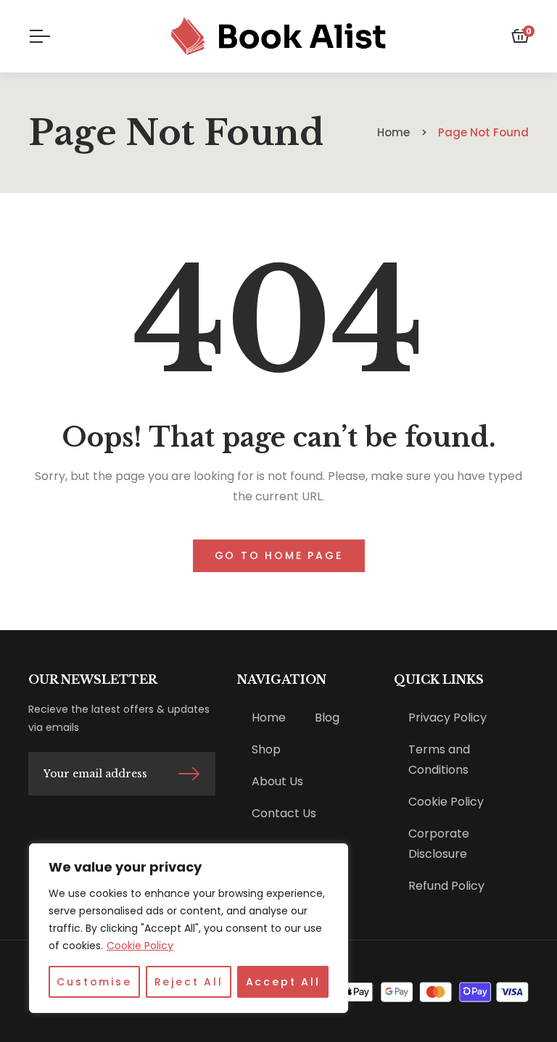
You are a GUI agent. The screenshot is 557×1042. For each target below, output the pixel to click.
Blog (327, 717)
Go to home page (279, 555)
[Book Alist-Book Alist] (279, 36)
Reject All (188, 982)
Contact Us (284, 813)
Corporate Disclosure (438, 843)
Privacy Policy (447, 717)
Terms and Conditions (439, 759)
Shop (266, 749)
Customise (94, 982)
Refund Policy (446, 885)
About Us (277, 781)
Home (269, 717)
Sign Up (189, 773)
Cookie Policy (140, 945)
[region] (188, 928)
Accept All (283, 982)
